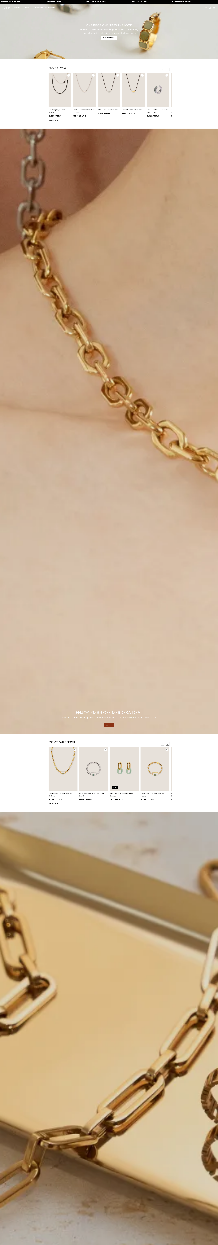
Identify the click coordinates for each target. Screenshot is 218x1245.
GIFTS (27, 8)
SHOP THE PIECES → (109, 38)
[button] (206, 8)
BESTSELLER (18, 8)
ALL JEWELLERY (37, 8)
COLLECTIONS (50, 8)
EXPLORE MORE (53, 120)
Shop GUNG (109, 725)
